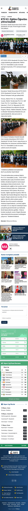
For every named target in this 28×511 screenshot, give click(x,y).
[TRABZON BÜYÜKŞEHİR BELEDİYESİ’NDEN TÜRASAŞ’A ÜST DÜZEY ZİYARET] (21, 260)
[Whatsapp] (13, 480)
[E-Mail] (10, 249)
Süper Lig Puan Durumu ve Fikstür (6, 494)
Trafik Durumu (19, 490)
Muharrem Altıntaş (14, 245)
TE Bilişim (17, 508)
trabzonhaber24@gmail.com (15, 474)
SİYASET (8, 504)
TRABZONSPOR (12, 12)
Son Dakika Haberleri (8, 497)
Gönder (4, 322)
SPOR (4, 504)
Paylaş (4, 56)
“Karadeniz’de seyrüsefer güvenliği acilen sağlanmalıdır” (6, 280)
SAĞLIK (22, 504)
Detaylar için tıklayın (14, 399)
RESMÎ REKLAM (17, 506)
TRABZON (4, 12)
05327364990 (14, 472)
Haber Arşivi (19, 497)
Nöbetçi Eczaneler (8, 487)
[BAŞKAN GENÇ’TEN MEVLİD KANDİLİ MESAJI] (21, 289)
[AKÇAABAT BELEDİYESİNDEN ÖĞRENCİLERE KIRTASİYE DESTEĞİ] (21, 274)
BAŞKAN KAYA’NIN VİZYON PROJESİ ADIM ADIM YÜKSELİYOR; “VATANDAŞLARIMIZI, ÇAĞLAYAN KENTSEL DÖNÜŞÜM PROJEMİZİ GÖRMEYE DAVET (6, 297)
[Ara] (25, 8)
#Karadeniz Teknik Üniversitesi (7, 31)
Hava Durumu (20, 487)
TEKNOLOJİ (10, 506)
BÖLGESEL (22, 12)
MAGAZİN (13, 504)
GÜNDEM (9, 16)
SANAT (18, 504)
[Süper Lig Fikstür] (26, 404)
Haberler (3, 16)
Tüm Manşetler (19, 493)
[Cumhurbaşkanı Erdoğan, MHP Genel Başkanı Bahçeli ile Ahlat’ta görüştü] (7, 260)
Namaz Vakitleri (7, 490)
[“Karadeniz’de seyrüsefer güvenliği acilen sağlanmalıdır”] (7, 274)
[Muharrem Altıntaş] (4, 246)
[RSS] (15, 480)
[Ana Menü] (1, 8)
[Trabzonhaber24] (13, 8)
